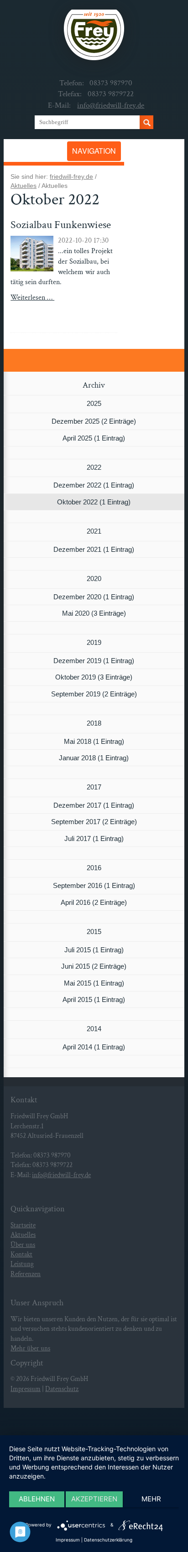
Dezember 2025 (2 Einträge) (94, 421)
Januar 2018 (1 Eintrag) (94, 758)
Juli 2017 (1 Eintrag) (94, 838)
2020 (94, 578)
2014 (94, 1029)
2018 (94, 723)
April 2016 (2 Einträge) (94, 902)
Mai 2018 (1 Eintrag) (94, 741)
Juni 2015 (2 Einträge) (93, 966)
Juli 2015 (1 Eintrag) (94, 950)
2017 (94, 787)
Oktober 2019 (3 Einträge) (93, 677)
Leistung (22, 1264)
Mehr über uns (30, 1348)
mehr (151, 1499)
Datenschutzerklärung (108, 1539)
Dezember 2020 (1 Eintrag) (93, 597)
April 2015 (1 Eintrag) (94, 999)
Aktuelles (23, 185)
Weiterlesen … (46, 303)
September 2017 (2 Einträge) (94, 821)
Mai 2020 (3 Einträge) (94, 613)
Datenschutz (61, 1389)
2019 (94, 642)
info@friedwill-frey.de (110, 105)
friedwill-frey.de (71, 176)
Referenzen (25, 1274)
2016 (94, 868)
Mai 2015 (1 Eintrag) (94, 983)
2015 (94, 931)
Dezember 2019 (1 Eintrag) (93, 660)
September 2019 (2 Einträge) (94, 694)
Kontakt (21, 1254)
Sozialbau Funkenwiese (60, 225)
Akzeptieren (94, 1499)
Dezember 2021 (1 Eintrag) (93, 549)
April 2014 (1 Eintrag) (94, 1047)
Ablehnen (37, 1499)
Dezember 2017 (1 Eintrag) (93, 805)
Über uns (22, 1245)
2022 (94, 467)
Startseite (23, 1225)
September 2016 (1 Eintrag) (94, 885)
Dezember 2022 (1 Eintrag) (93, 485)
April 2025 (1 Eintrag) (94, 438)
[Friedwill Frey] (94, 38)
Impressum (25, 1389)
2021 (94, 531)
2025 (94, 403)
